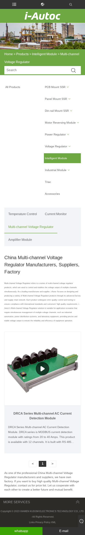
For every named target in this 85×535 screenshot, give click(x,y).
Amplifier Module (20, 239)
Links (32, 522)
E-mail (63, 531)
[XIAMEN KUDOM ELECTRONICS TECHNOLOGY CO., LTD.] (42, 16)
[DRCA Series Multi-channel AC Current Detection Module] (43, 368)
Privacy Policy (42, 522)
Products (22, 54)
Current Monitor (56, 214)
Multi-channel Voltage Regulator (30, 227)
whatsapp (21, 531)
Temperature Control (22, 214)
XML (53, 522)
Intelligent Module (44, 54)
